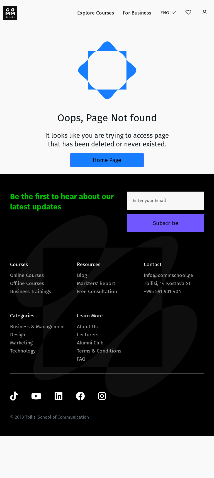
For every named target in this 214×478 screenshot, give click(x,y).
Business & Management (37, 327)
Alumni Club (90, 343)
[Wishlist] (188, 12)
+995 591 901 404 (162, 291)
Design (17, 335)
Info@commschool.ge (168, 275)
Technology (23, 351)
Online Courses (27, 275)
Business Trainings (30, 291)
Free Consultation (97, 291)
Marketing (21, 343)
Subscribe (165, 223)
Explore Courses (95, 13)
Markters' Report (96, 283)
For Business (137, 13)
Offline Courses (27, 283)
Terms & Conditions (99, 351)
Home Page (107, 160)
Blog (82, 275)
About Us (87, 327)
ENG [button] (165, 12)
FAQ (81, 359)
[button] (204, 12)
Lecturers (87, 335)
